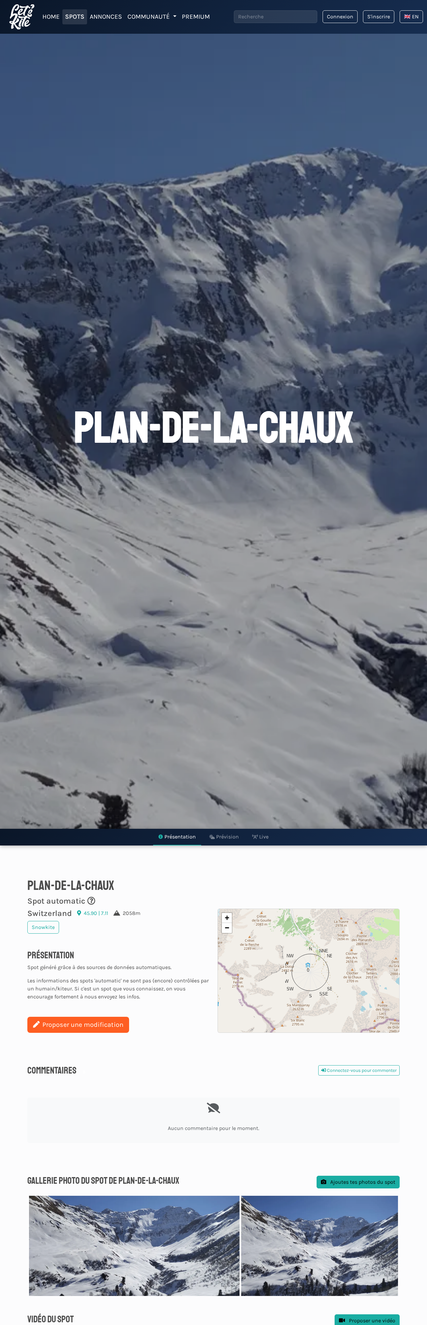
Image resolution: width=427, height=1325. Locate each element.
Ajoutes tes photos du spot (362, 1182)
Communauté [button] (149, 16)
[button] (308, 970)
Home (51, 16)
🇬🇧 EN (411, 16)
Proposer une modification (82, 1024)
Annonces (106, 16)
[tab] (177, 837)
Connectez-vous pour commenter (361, 1070)
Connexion (340, 16)
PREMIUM (196, 16)
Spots (74, 16)
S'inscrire (378, 16)
